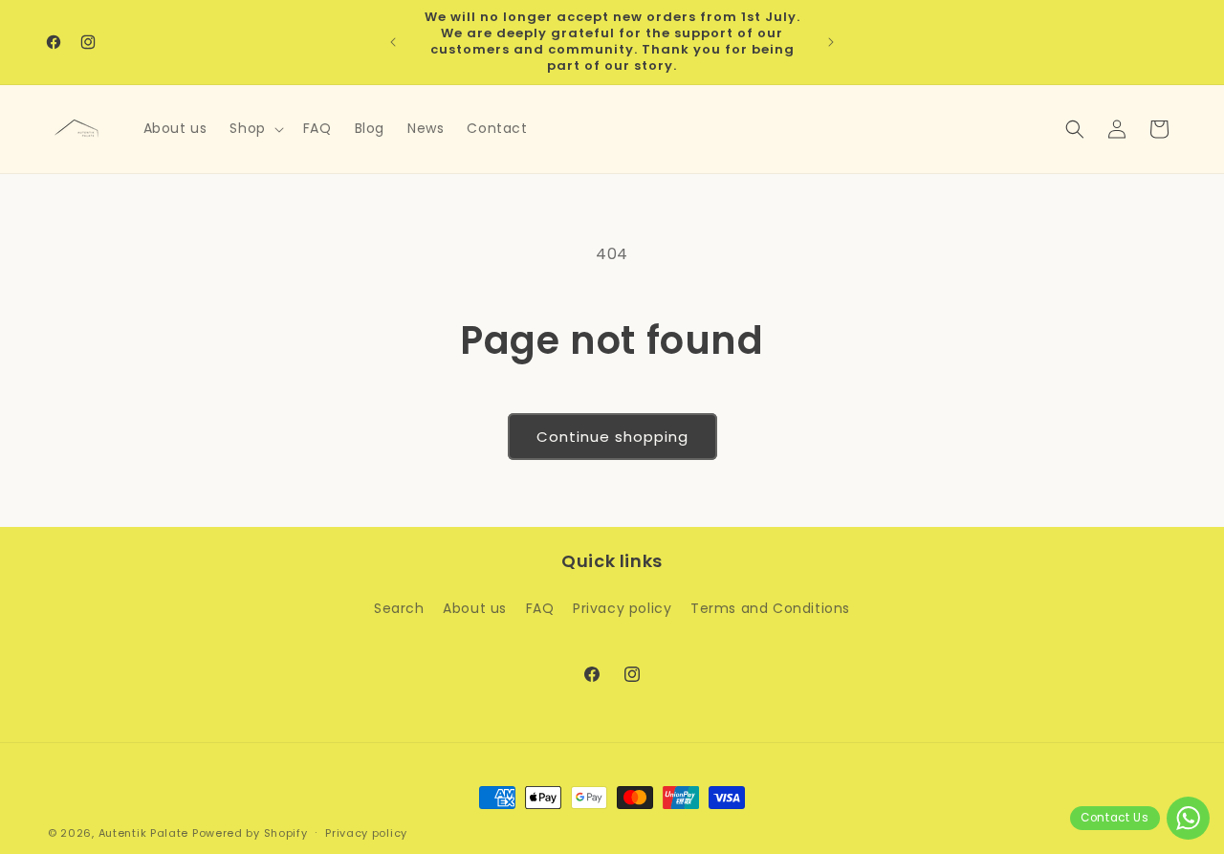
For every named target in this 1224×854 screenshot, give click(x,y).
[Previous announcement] (393, 42)
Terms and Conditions (770, 608)
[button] (254, 128)
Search (399, 608)
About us (475, 608)
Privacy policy (622, 608)
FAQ (540, 608)
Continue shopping (612, 437)
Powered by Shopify (250, 833)
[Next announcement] (831, 42)
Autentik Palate (143, 833)
